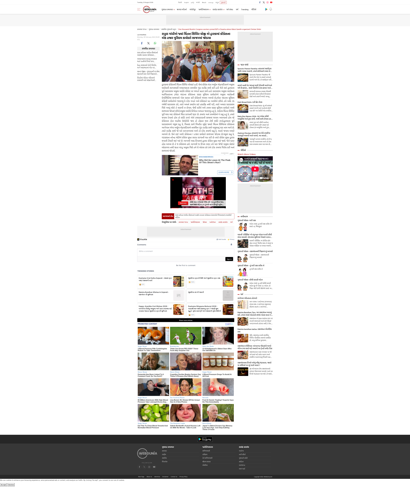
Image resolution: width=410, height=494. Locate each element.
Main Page (141, 477)
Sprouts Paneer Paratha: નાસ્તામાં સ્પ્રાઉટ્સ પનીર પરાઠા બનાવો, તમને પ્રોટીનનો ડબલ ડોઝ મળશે (255, 69)
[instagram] (267, 2)
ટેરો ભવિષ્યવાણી (207, 458)
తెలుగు (204, 2)
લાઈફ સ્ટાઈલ (218, 9)
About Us (149, 477)
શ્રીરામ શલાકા (206, 461)
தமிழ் (192, 2)
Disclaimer (165, 477)
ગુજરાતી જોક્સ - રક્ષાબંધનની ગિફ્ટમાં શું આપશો (255, 251)
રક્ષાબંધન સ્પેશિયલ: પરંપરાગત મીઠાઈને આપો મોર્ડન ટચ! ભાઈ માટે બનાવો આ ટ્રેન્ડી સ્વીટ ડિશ (255, 347)
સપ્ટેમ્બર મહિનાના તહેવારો (247, 298)
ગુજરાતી (223, 2)
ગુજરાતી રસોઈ (243, 458)
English (186, 2)
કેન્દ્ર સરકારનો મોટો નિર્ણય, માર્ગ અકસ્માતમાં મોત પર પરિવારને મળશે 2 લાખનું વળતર (147, 66)
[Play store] (266, 9)
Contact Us (174, 477)
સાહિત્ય (241, 461)
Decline (11, 484)
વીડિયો (253, 9)
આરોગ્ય (241, 451)
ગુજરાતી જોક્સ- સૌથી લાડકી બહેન (250, 279)
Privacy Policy (183, 477)
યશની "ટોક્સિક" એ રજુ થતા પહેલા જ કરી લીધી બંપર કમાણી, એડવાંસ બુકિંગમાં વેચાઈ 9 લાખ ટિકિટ (255, 235)
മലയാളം (210, 2)
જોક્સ (205, 222)
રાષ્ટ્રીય (164, 454)
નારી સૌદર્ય (242, 454)
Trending (244, 9)
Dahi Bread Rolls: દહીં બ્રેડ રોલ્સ (250, 102)
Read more (183, 203)
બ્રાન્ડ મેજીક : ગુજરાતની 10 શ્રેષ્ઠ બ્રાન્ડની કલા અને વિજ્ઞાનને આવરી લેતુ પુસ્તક (148, 72)
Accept (3, 484)
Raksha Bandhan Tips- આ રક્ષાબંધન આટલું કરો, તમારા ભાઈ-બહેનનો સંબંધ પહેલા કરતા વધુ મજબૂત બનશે (255, 313)
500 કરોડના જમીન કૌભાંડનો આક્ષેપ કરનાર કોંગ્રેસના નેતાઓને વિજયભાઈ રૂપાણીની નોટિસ (148, 53)
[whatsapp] (155, 43)
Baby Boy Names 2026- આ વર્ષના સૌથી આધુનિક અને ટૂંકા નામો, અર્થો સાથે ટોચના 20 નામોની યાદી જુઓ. (254, 117)
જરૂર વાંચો (244, 64)
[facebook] (260, 2)
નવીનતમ (244, 216)
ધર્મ (237, 9)
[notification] (271, 9)
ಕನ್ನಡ (217, 2)
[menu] (139, 9)
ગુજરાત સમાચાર (167, 9)
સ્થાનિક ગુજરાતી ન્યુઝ (168, 29)
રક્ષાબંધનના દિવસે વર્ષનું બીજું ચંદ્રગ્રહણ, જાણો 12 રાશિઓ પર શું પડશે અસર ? (254, 364)
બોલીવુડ (193, 9)
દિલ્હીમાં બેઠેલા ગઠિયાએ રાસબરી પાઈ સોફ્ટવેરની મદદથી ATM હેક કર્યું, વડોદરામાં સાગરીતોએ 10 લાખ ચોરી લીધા (148, 78)
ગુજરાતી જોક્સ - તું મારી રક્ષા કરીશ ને (251, 265)
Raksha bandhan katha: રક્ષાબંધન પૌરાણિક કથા (255, 330)
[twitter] (263, 2)
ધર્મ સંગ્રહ (229, 9)
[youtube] (271, 2)
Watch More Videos (247, 154)
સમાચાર (164, 451)
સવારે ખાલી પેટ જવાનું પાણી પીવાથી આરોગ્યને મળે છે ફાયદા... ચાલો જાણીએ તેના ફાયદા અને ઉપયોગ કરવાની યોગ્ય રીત (255, 86)
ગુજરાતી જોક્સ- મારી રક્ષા (247, 220)
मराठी (198, 2)
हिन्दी (180, 2)
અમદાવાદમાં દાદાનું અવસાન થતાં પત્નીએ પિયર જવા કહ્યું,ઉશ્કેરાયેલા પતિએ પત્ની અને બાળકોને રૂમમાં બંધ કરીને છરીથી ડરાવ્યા (148, 60)
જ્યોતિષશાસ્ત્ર (204, 9)
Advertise (157, 477)
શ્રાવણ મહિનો (182, 9)
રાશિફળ (204, 454)
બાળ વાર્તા (242, 469)
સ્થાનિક (164, 458)
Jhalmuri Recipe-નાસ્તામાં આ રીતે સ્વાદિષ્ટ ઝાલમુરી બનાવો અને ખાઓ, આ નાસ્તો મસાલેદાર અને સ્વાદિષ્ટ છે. (254, 134)
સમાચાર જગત (141, 29)
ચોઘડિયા (205, 465)
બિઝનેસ (164, 461)
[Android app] (205, 439)
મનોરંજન (212, 222)
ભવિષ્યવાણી (206, 451)
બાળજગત (242, 465)
